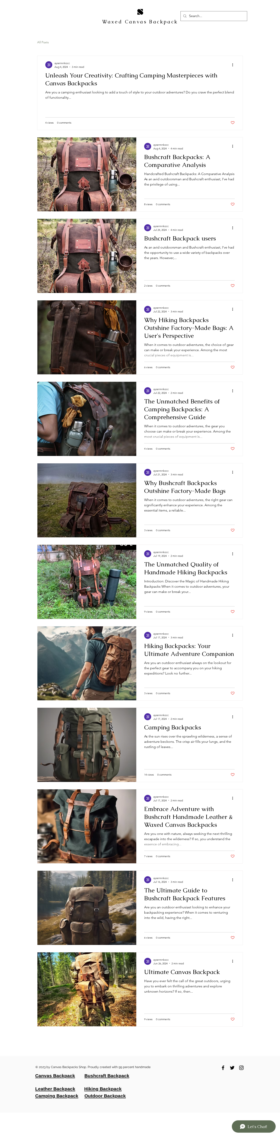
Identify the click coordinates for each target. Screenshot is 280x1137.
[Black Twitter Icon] (232, 1068)
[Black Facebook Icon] (223, 1068)
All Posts (43, 42)
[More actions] (234, 64)
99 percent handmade (135, 1067)
